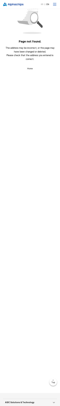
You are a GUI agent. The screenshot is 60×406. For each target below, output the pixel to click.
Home (30, 68)
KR (42, 4)
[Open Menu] (54, 4)
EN (47, 4)
